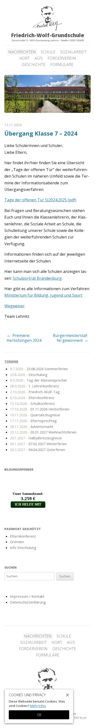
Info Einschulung (23, 547)
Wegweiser (14, 306)
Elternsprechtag (33, 420)
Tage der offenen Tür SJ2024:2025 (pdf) (40, 200)
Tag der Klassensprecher (38, 380)
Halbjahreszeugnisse (36, 437)
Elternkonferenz (32, 397)
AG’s (39, 58)
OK (39, 714)
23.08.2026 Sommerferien (39, 368)
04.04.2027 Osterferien (37, 449)
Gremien (17, 541)
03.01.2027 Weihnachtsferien (43, 432)
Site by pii (80, 717)
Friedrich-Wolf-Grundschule (47, 686)
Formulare (61, 64)
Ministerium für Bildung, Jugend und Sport (43, 295)
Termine (11, 362)
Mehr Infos (38, 705)
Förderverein (62, 58)
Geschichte (33, 64)
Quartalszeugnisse (35, 414)
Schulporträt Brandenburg (37, 278)
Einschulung (29, 374)
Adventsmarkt (31, 426)
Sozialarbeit (73, 52)
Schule (48, 52)
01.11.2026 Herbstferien (39, 409)
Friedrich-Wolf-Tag (35, 391)
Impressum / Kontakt (27, 596)
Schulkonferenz (32, 403)
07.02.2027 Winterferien (38, 443)
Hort (24, 58)
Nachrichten (22, 52)
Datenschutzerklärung (28, 602)
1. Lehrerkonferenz (34, 386)
